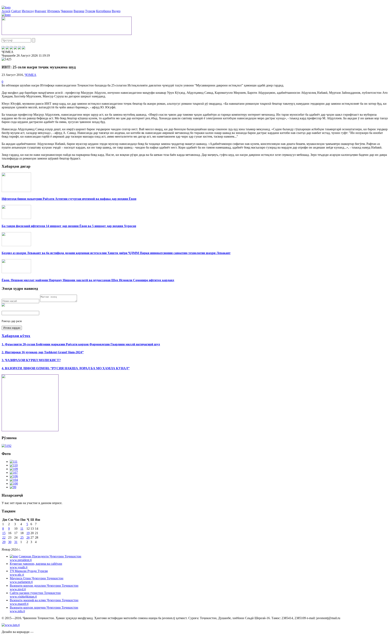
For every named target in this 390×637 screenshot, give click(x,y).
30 (9, 542)
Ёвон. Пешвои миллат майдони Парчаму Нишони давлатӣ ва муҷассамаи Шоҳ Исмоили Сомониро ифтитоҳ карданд (88, 280)
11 (21, 528)
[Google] (23, 48)
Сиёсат (16, 11)
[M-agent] (19, 48)
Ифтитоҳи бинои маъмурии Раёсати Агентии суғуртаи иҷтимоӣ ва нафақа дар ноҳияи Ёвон (69, 198)
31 (15, 542)
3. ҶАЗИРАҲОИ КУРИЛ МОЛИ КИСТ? (31, 360)
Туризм (90, 11)
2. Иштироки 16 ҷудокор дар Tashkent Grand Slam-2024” (43, 352)
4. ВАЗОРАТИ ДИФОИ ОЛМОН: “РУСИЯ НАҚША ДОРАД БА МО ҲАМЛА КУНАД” (66, 368)
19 (28, 533)
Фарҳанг (41, 11)
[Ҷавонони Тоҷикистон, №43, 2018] (6, 445)
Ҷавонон (67, 11)
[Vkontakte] (11, 48)
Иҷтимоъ (53, 11)
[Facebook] (3, 48)
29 (3, 542)
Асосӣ (6, 11)
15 (3, 533)
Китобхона (103, 11)
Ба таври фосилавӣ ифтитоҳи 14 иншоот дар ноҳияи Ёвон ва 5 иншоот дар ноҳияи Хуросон (69, 226)
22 (3, 537)
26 (28, 537)
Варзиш (79, 11)
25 (22, 537)
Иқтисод (28, 11)
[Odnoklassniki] (15, 48)
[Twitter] (7, 48)
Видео (116, 11)
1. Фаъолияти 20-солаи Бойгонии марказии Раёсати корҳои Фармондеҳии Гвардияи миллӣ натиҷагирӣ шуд (81, 344)
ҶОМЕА (30, 75)
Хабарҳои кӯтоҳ (16, 336)
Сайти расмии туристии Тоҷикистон (35, 594)
